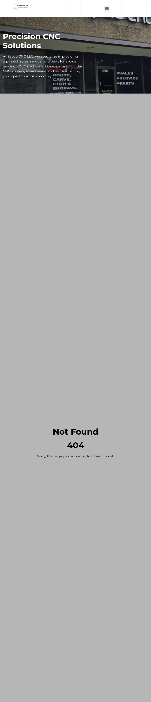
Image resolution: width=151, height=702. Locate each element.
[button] (107, 9)
